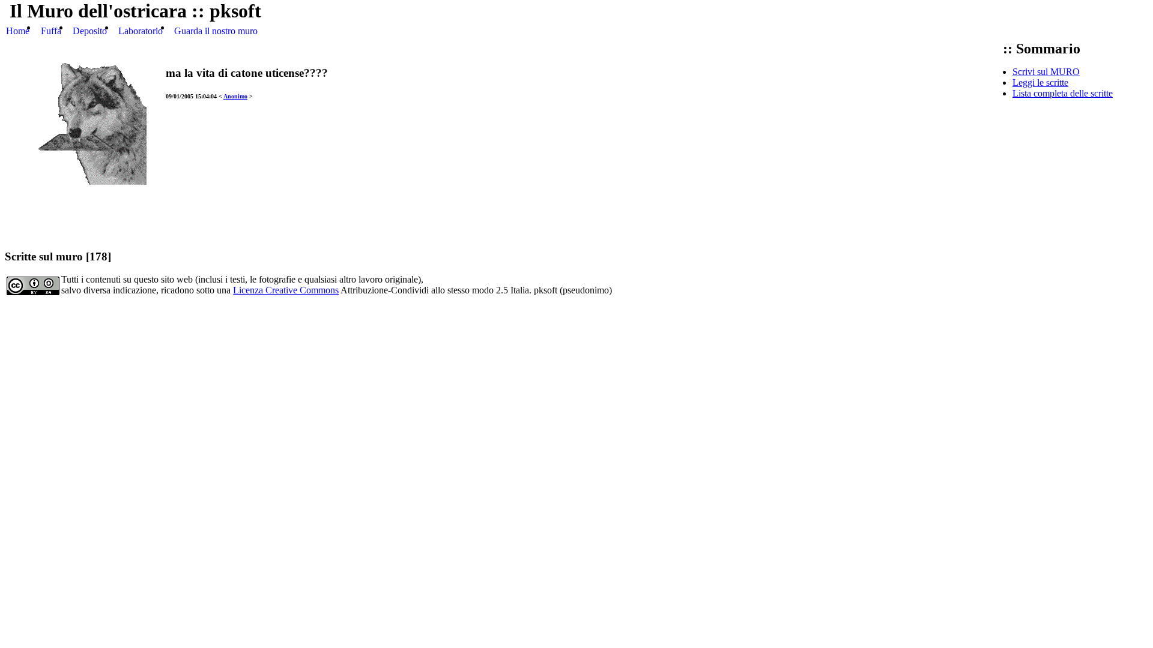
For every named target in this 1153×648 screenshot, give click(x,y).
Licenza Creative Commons (286, 290)
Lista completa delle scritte (1062, 93)
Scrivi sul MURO (1046, 72)
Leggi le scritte (1040, 82)
